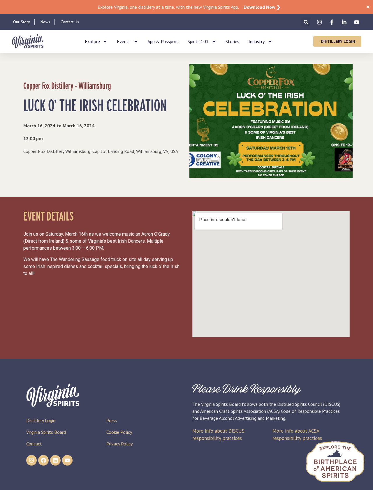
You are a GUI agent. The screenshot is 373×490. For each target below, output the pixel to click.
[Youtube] (67, 460)
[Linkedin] (55, 460)
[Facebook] (43, 460)
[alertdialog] (186, 7)
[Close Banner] (368, 7)
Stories (232, 41)
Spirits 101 (198, 41)
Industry (257, 41)
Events (124, 41)
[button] (305, 22)
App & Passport (162, 41)
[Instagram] (31, 460)
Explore (92, 41)
